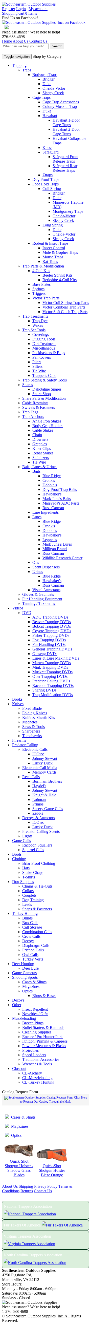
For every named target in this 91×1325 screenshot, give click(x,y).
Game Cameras (24, 973)
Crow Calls (31, 936)
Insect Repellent (35, 1009)
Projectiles (30, 1050)
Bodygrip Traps (44, 74)
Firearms (19, 740)
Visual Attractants (46, 590)
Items (31, 13)
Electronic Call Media (39, 767)
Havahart (49, 115)
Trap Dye (40, 321)
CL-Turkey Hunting (38, 1082)
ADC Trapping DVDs (50, 617)
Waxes (37, 325)
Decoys (28, 941)
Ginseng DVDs (44, 653)
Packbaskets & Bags (48, 353)
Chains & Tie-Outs (37, 886)
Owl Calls (30, 954)
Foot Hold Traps (45, 184)
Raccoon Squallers (37, 845)
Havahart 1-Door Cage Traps (66, 122)
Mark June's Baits (56, 498)
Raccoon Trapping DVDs (53, 685)
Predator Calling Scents (41, 831)
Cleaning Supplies (36, 1032)
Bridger (48, 79)
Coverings (40, 334)
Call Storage (32, 927)
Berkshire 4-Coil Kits (59, 280)
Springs (38, 289)
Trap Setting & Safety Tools (44, 380)
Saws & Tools (33, 726)
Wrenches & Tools (37, 1064)
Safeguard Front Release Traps (65, 159)
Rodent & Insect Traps (50, 243)
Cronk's (48, 480)
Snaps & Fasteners (37, 909)
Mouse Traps (52, 257)
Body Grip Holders (47, 426)
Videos (17, 608)
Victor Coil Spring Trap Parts (65, 302)
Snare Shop (41, 394)
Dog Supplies (23, 881)
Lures (36, 517)
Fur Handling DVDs (48, 644)
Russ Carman (53, 508)
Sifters (37, 366)
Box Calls (30, 922)
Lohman (39, 799)
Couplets (29, 895)
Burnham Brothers (47, 781)
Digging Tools (43, 339)
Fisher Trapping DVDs (50, 635)
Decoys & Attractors (38, 818)
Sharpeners (31, 731)
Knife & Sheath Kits (38, 717)
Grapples (39, 444)
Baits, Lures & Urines (39, 467)
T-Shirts (28, 877)
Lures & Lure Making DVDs (55, 658)
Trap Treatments (35, 316)
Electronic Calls (35, 749)
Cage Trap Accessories (60, 102)
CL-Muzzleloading (37, 1078)
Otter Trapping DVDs (49, 676)
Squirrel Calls (33, 850)
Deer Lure (30, 968)
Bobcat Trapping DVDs (51, 626)
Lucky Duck (42, 763)
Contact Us (38, 41)
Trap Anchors (33, 416)
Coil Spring (51, 188)
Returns (26, 1191)
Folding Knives (34, 713)
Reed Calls (31, 777)
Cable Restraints (35, 403)
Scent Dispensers (46, 567)
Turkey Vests (32, 959)
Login (21, 9)
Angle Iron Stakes (46, 421)
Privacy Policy (45, 1186)
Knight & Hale (44, 795)
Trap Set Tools (34, 330)
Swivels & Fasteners (38, 407)
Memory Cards (44, 772)
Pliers (36, 362)
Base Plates (41, 284)
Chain (37, 435)
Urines (37, 571)
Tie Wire (39, 371)
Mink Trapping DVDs (50, 667)
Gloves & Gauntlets (38, 594)
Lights (27, 836)
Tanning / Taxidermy (39, 603)
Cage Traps (41, 97)
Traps (26, 70)
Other (16, 1005)
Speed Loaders (34, 1055)
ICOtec (38, 754)
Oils (35, 562)
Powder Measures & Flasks (44, 1046)
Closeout (19, 1068)
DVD (26, 612)
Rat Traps (50, 261)
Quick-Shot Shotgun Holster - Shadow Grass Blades (19, 1168)
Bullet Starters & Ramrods (43, 1027)
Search (57, 46)
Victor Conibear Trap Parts (63, 307)
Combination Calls (37, 932)
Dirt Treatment (44, 343)
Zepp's (37, 813)
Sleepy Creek (53, 93)
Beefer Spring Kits (57, 275)
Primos (37, 804)
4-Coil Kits (41, 270)
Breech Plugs (32, 1023)
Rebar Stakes (42, 453)
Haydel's (39, 786)
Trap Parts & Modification (43, 266)
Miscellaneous (43, 348)
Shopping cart (13, 13)
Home (7, 41)
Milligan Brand (54, 549)
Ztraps (47, 175)
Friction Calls (33, 950)
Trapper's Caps (44, 375)
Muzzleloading (24, 1018)
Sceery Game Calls (47, 808)
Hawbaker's (51, 494)
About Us (20, 41)
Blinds (27, 918)
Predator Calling (25, 745)
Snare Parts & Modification (44, 398)
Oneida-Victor (53, 88)
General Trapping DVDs (52, 649)
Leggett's (49, 539)
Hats (26, 868)
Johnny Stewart (44, 758)
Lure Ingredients (45, 512)
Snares (27, 384)
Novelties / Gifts (35, 1014)
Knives (18, 704)
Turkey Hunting (25, 913)
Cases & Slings (34, 982)
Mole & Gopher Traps (60, 252)
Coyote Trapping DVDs (51, 631)
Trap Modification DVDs (52, 695)
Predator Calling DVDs (51, 681)
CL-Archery (32, 1073)
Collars (28, 891)
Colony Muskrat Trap (59, 106)
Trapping (19, 65)
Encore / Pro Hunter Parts (42, 1036)
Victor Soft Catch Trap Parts (64, 312)
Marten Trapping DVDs (51, 663)
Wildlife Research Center (62, 558)
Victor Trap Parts (45, 298)
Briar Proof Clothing (38, 863)
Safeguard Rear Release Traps (65, 168)
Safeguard (50, 152)
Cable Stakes (42, 430)
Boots (16, 854)
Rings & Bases (44, 995)
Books (17, 699)
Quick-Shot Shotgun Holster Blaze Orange (52, 1170)
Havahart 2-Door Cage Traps (66, 131)
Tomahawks (32, 736)
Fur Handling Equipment (42, 599)
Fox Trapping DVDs (49, 640)
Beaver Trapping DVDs (51, 622)
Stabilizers (40, 457)
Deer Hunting (23, 964)
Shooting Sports (25, 977)
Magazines (30, 986)
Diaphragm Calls (35, 945)
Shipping (26, 1186)
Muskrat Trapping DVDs (52, 672)
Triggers (39, 293)
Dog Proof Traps (45, 179)
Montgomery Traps (68, 211)
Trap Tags (30, 412)
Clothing (19, 859)
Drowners (40, 439)
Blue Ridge (51, 476)
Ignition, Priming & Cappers (44, 1041)
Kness (47, 147)
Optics (27, 991)
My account (38, 9)
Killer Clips (41, 448)
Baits (36, 471)
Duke (46, 84)
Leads (27, 904)
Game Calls (21, 840)
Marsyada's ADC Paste (60, 503)
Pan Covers (41, 357)
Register (8, 9)
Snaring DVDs (44, 690)
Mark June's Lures (57, 544)
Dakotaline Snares (46, 389)
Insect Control (53, 248)
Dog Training (33, 900)
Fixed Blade (32, 708)
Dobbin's (49, 485)
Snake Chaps (32, 872)
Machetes (29, 722)
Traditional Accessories (40, 1059)
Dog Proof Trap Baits (59, 489)
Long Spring (52, 225)
